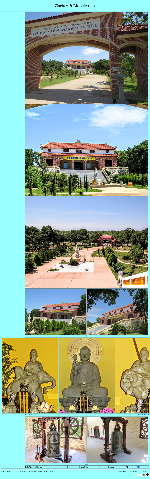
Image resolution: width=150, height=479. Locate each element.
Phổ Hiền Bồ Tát (30, 414)
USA (138, 467)
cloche (87, 464)
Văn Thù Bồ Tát (143, 414)
